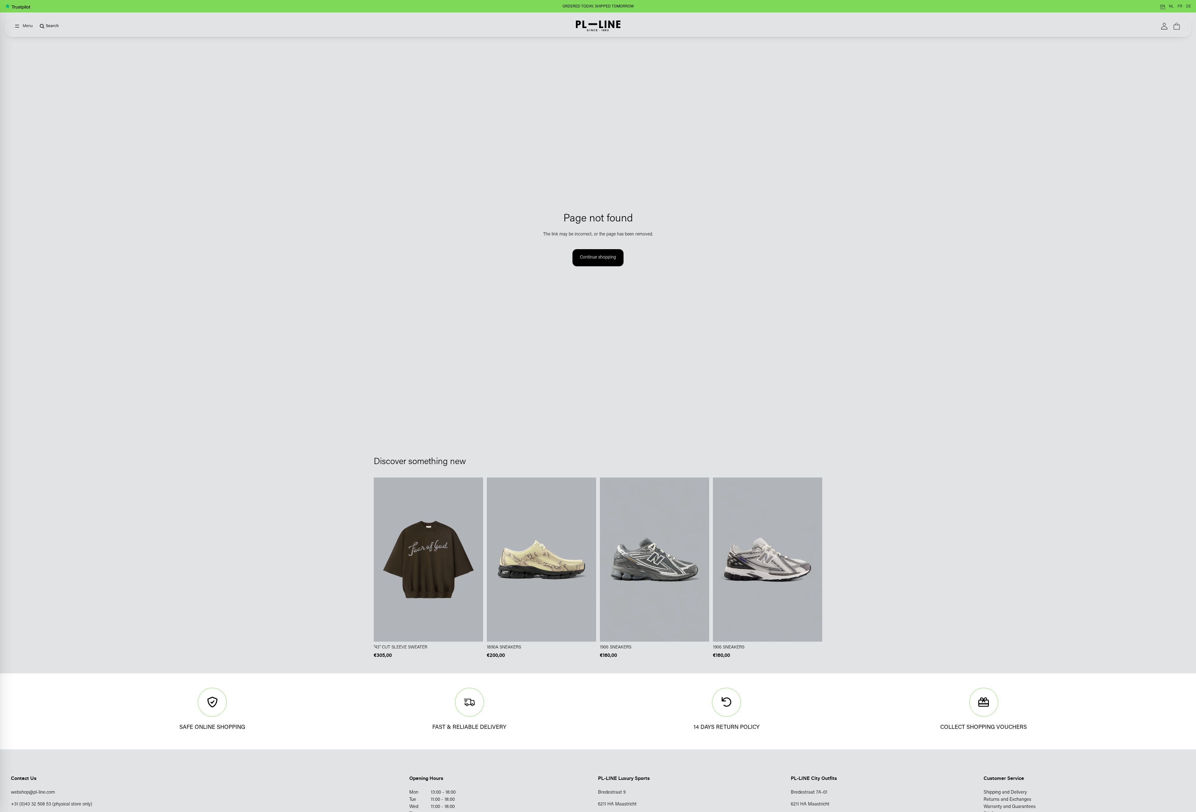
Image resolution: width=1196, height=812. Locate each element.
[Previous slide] (496, 560)
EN (1162, 6)
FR (1180, 6)
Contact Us (23, 778)
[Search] (47, 26)
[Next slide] (586, 560)
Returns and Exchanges (1007, 799)
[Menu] (23, 26)
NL (1171, 6)
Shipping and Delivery (1005, 792)
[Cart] (1177, 26)
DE (1188, 6)
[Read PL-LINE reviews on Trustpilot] (17, 6)
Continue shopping (598, 257)
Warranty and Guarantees (1010, 807)
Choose (478, 632)
